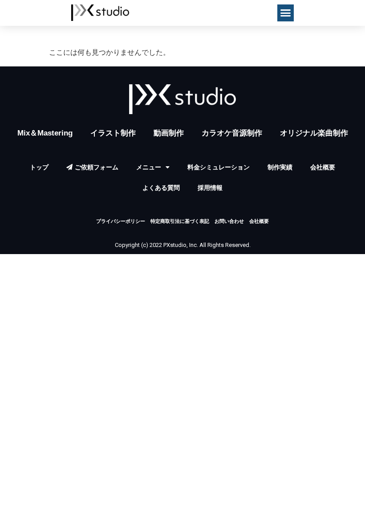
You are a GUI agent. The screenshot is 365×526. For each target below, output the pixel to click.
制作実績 (280, 167)
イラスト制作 (113, 133)
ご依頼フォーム (96, 167)
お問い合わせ (229, 221)
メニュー (148, 167)
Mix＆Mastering (45, 133)
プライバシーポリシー (120, 221)
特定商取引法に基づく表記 (179, 221)
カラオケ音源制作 (232, 133)
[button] (285, 12)
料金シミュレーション (218, 167)
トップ (39, 167)
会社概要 (322, 167)
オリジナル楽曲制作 (314, 133)
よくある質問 (161, 187)
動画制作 (169, 133)
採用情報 (210, 187)
